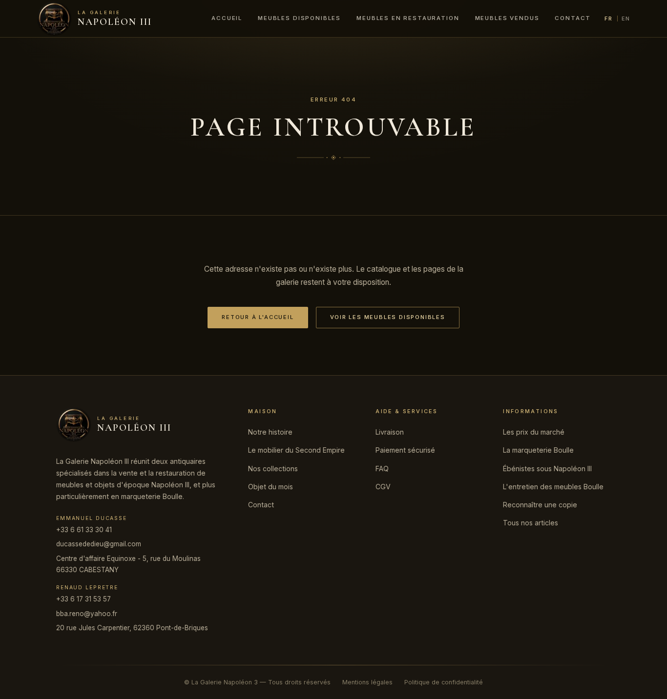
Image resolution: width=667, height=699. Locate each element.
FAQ (382, 468)
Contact (573, 18)
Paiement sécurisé (405, 450)
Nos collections (273, 468)
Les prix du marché (533, 432)
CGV (383, 486)
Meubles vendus (507, 18)
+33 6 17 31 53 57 (83, 599)
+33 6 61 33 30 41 (84, 530)
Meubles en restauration (407, 18)
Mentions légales (367, 682)
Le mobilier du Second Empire (296, 450)
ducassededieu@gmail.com (98, 544)
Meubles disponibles (299, 18)
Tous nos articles (530, 523)
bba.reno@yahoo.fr (86, 614)
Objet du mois (270, 486)
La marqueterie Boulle (538, 450)
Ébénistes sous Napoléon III (547, 468)
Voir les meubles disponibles (387, 317)
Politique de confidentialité (443, 682)
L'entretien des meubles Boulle (553, 486)
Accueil (226, 18)
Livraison (389, 432)
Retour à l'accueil (257, 317)
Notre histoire (270, 432)
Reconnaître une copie (540, 504)
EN (626, 18)
